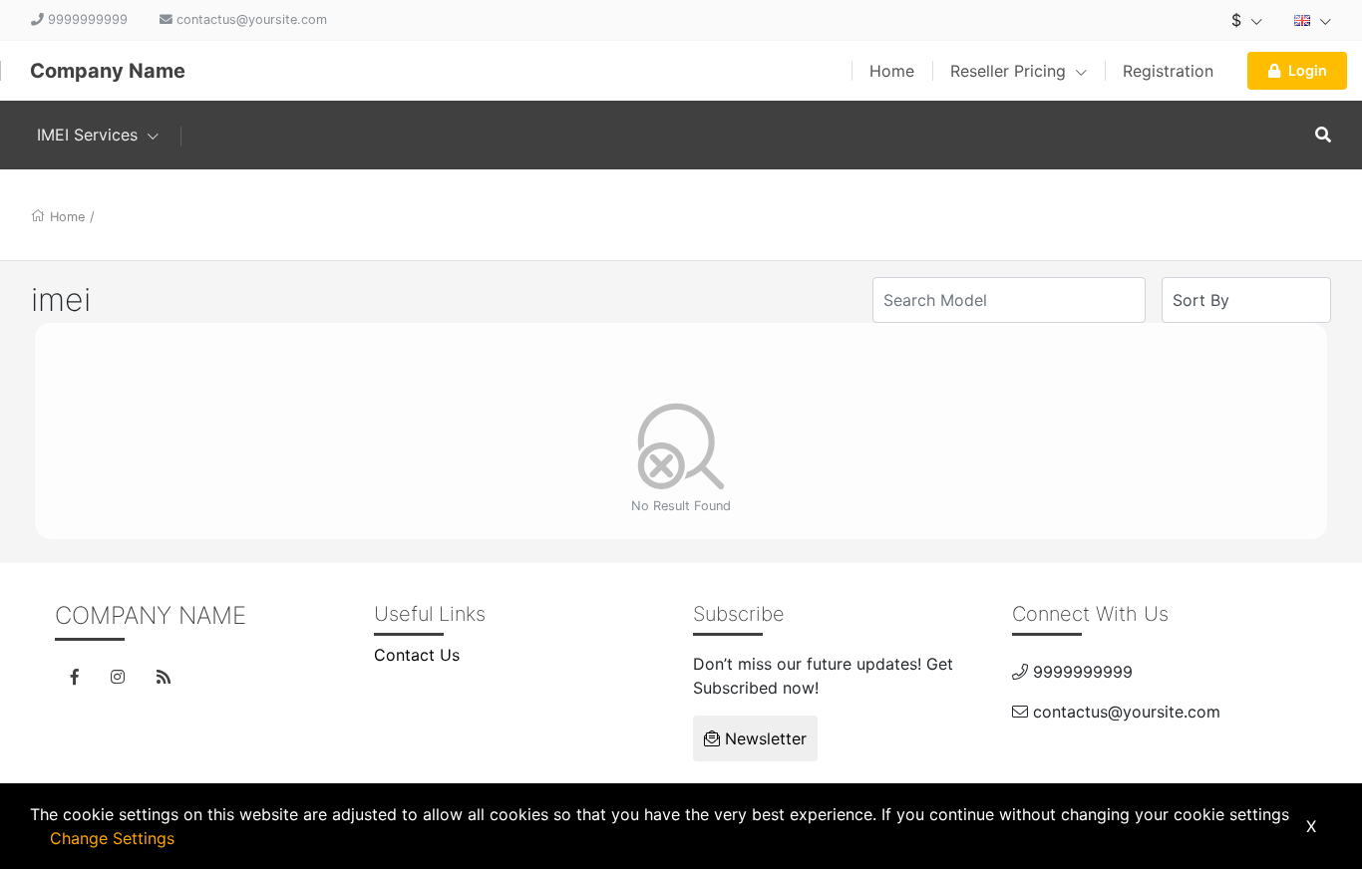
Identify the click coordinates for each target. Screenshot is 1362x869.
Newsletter (763, 738)
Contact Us (417, 655)
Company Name (107, 71)
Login (1307, 70)
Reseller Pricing (1010, 71)
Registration (1168, 71)
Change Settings (112, 838)
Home (891, 71)
